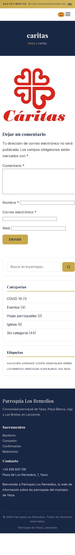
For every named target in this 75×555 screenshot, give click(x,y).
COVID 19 (14, 299)
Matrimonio (10, 451)
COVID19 (40, 363)
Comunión (9, 440)
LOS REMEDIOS (15, 369)
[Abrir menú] (67, 14)
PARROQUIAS (32, 369)
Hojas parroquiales (22, 316)
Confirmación (11, 446)
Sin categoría (17, 333)
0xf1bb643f (28, 363)
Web (6, 228)
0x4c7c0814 (14, 363)
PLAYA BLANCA (48, 369)
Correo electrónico (19, 212)
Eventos (13, 307)
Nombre (10, 202)
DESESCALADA (54, 363)
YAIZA (67, 369)
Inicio (31, 43)
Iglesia (12, 324)
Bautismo (9, 435)
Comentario (13, 166)
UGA (60, 369)
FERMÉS (67, 363)
